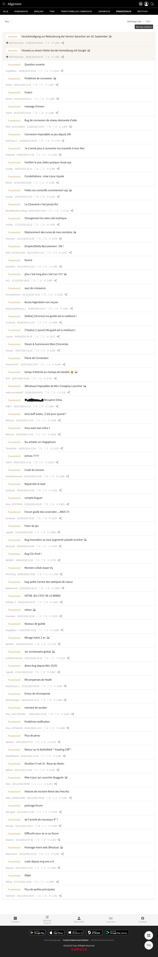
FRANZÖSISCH (123, 11)
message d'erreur (35, 106)
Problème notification (37, 721)
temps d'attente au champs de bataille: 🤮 (49, 372)
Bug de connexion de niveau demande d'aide (51, 120)
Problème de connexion (39, 78)
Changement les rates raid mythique (46, 218)
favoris (29, 260)
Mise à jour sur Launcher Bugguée (44, 777)
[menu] (4, 4)
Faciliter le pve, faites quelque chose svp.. (49, 162)
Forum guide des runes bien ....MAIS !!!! (47, 511)
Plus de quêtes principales (40, 889)
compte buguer (34, 497)
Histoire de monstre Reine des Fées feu (47, 791)
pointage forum (34, 805)
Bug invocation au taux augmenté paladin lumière (54, 539)
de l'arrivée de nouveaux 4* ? (41, 819)
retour (28, 609)
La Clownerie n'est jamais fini (42, 204)
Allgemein (15, 4)
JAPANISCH (104, 11)
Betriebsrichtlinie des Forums (102, 940)
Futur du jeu (32, 526)
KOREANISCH (21, 11)
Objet (28, 875)
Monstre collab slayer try (39, 567)
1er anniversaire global (38, 651)
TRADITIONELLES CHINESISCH (76, 11)
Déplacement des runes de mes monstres (49, 232)
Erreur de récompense (38, 693)
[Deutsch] (141, 4)
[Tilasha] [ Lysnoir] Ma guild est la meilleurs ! (50, 330)
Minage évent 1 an (35, 637)
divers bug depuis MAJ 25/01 (41, 665)
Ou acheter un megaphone (40, 442)
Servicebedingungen (52, 940)
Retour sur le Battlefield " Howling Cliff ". (49, 749)
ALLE (5, 11)
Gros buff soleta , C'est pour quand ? (46, 414)
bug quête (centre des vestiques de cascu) (49, 581)
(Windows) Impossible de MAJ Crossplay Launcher (54, 386)
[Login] (146, 4)
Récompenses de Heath (38, 679)
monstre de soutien (36, 707)
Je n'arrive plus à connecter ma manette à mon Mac (55, 148)
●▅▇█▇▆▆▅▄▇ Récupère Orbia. (44, 400)
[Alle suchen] (152, 4)
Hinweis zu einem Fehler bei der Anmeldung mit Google (54, 50)
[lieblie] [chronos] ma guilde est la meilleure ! (51, 316)
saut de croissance (35, 288)
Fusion (29, 92)
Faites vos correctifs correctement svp (47, 190)
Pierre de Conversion (37, 358)
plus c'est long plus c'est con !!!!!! (44, 274)
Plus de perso (33, 735)
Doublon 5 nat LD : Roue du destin (45, 763)
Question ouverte (35, 64)
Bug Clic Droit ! (33, 553)
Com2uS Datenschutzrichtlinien (76, 940)
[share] (62, 42)
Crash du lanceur (35, 470)
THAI (51, 11)
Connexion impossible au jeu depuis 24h (48, 134)
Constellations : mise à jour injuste (45, 176)
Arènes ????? (32, 456)
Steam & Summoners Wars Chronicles (47, 344)
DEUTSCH (142, 11)
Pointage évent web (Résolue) (42, 847)
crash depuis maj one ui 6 (39, 861)
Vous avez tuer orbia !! (38, 428)
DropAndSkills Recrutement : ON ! (44, 246)
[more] (148, 935)
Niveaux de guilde (35, 623)
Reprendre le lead (35, 484)
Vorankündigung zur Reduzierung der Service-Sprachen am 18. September (65, 36)
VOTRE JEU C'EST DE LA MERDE (43, 595)
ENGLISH (38, 11)
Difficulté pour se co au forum (42, 833)
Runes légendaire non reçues (42, 302)
